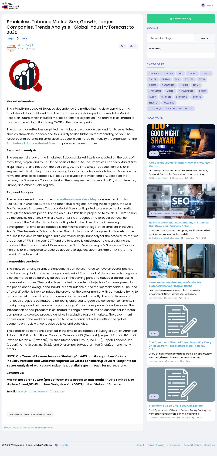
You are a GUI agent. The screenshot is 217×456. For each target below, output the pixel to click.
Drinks (166, 79)
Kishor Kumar (157, 361)
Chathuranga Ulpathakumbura (165, 238)
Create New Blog (182, 18)
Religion (166, 96)
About (141, 445)
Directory (209, 445)
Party (152, 96)
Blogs (11, 38)
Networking (186, 91)
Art (180, 73)
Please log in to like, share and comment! (28, 427)
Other (202, 91)
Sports (197, 96)
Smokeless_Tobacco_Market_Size (30, 414)
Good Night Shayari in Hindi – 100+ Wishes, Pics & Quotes (180, 164)
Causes (192, 73)
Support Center (193, 445)
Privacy (160, 445)
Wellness (169, 102)
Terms (150, 445)
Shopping (181, 96)
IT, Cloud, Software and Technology (171, 108)
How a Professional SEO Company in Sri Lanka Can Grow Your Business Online (179, 224)
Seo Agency (156, 298)
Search (205, 38)
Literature (155, 91)
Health (184, 85)
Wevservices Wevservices (163, 417)
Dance (152, 79)
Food (24, 38)
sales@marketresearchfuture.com (40, 391)
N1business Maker (159, 178)
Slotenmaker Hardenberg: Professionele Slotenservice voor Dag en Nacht (175, 284)
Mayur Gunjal (25, 45)
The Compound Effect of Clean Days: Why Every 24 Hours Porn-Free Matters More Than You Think (180, 346)
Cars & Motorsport (161, 73)
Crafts (206, 73)
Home (196, 85)
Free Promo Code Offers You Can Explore (176, 406)
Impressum (173, 445)
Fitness (189, 79)
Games (152, 85)
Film (177, 79)
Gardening (168, 85)
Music (170, 91)
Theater (153, 102)
